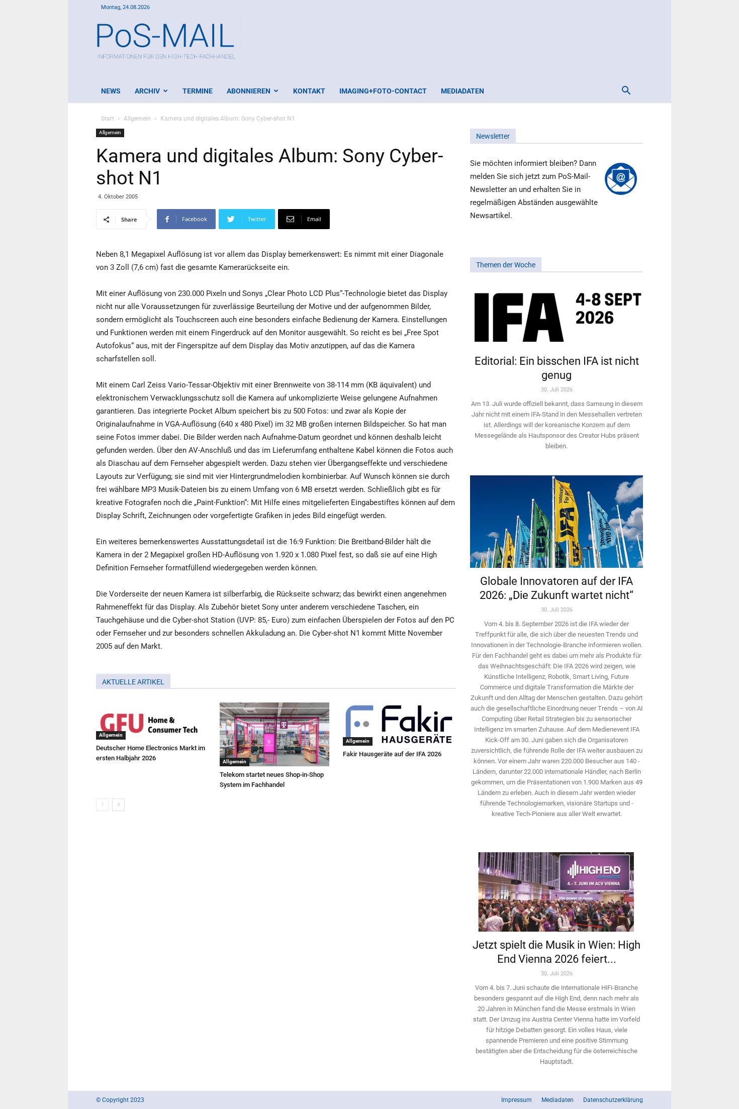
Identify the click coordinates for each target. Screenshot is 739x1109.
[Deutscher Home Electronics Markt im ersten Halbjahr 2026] (152, 721)
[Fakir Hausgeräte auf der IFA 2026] (399, 724)
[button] (626, 91)
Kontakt (309, 91)
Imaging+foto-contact (383, 91)
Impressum (516, 1099)
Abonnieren (248, 91)
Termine (197, 91)
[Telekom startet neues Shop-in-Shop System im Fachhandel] (276, 734)
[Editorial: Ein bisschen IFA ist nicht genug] (556, 316)
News (111, 91)
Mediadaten (462, 91)
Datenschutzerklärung (613, 1099)
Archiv (147, 91)
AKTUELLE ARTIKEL (133, 682)
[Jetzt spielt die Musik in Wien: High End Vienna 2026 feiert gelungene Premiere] (556, 887)
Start (107, 118)
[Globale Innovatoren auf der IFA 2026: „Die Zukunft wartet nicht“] (556, 521)
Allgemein (137, 118)
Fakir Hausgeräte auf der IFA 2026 (392, 754)
